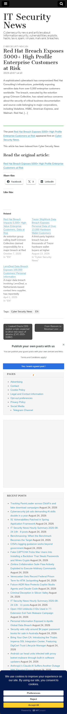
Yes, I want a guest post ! (33, 366)
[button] (33, 346)
